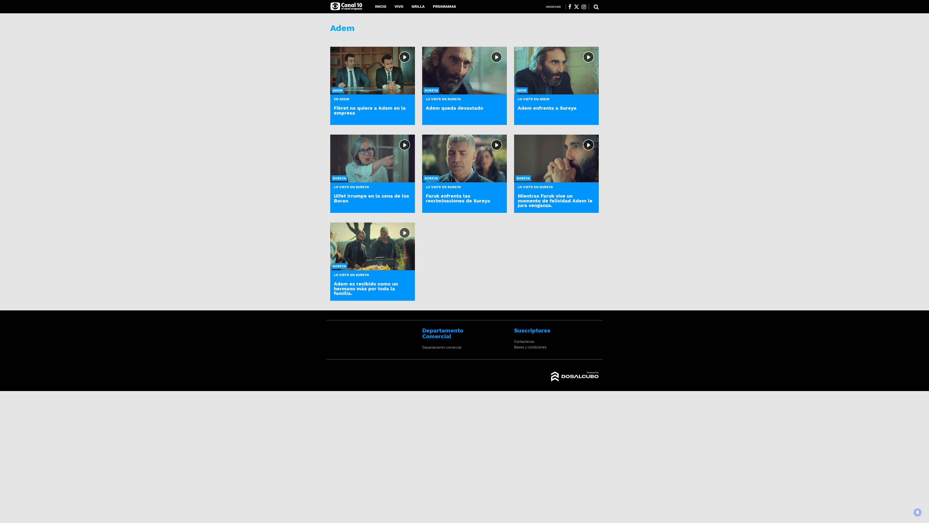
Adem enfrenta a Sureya (547, 108)
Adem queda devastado (454, 108)
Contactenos (524, 341)
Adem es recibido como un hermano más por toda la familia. (366, 288)
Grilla (418, 6)
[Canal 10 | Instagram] (583, 6)
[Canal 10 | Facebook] (570, 6)
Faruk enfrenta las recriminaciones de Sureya (458, 198)
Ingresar (553, 6)
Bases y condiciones (530, 347)
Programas (444, 6)
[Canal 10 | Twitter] (576, 6)
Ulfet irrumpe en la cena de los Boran (371, 198)
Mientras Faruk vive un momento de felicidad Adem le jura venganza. (555, 200)
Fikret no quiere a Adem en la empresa (370, 110)
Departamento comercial (441, 347)
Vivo (399, 6)
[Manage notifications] (918, 512)
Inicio (380, 6)
